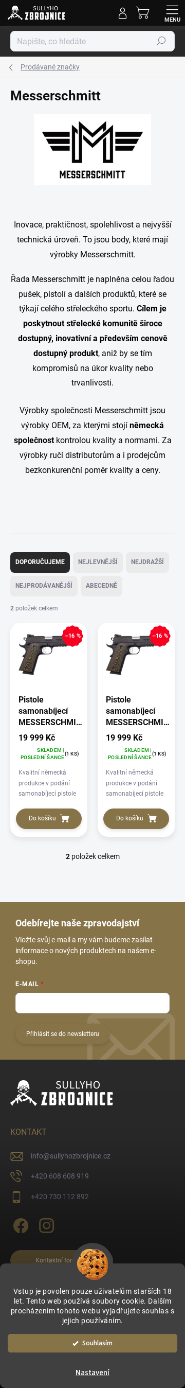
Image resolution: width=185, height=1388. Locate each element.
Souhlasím (97, 1343)
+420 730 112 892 (60, 1196)
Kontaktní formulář (61, 1260)
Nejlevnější (98, 562)
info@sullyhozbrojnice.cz (70, 1156)
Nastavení (92, 1372)
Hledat (161, 41)
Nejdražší (147, 562)
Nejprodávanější (43, 585)
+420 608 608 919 (60, 1176)
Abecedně (101, 585)
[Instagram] (45, 1224)
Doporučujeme (40, 562)
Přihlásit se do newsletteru (62, 1034)
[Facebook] (19, 1224)
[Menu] (172, 13)
